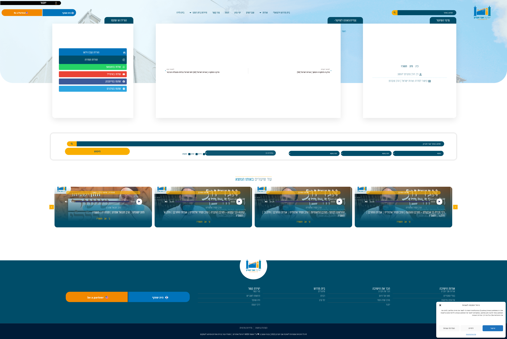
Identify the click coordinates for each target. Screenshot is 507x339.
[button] (440, 305)
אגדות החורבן (403, 192)
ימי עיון (237, 12)
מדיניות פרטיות (471, 334)
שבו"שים (250, 12)
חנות (227, 12)
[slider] (402, 201)
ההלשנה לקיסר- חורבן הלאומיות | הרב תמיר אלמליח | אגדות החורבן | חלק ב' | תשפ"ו (303, 214)
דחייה (471, 328)
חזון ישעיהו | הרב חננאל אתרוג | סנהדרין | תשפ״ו (118, 212)
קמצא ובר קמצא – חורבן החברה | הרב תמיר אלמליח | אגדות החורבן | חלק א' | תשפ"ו (204, 214)
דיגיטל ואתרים (239, 334)
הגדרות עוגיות (449, 328)
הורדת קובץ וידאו (91, 52)
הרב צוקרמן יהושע (406, 74)
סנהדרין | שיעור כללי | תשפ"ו (103, 192)
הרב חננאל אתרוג (113, 207)
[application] (403, 202)
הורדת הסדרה (91, 59)
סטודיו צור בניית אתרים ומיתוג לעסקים (215, 334)
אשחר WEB (249, 334)
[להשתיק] (366, 201)
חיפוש (97, 151)
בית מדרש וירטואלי (281, 12)
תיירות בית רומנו (200, 12)
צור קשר (216, 12)
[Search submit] (395, 12)
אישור (492, 328)
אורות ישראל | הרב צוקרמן (401, 81)
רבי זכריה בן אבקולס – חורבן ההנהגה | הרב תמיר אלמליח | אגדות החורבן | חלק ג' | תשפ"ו (405, 214)
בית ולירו (180, 12)
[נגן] (439, 202)
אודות (265, 12)
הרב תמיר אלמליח (414, 207)
